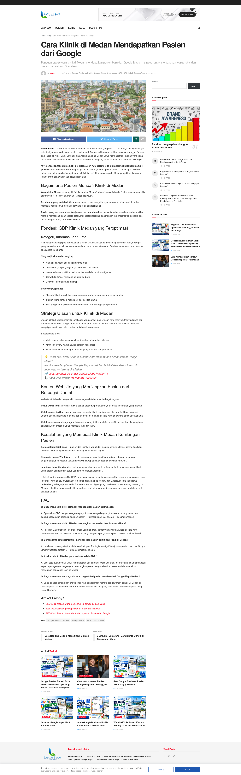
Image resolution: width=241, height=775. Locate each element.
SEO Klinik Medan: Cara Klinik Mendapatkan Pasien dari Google (78, 613)
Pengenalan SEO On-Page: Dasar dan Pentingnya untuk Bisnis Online (176, 160)
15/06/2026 (46, 729)
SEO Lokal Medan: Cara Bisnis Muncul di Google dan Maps (75, 603)
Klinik (71, 27)
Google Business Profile (82, 73)
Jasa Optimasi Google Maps (80, 759)
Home (43, 35)
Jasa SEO (46, 27)
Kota (82, 27)
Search (155, 81)
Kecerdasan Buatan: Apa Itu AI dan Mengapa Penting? (179, 185)
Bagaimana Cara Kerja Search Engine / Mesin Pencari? (179, 173)
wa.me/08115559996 (84, 378)
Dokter (59, 27)
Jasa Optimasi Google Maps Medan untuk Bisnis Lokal (73, 608)
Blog (49, 35)
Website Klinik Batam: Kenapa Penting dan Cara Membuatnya (129, 724)
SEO (120, 73)
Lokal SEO (99, 620)
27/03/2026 (64, 73)
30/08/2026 (82, 688)
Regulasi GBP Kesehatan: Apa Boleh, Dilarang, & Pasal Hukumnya (185, 227)
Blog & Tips (95, 27)
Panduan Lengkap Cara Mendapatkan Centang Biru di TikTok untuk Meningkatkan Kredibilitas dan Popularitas (178, 198)
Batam (118, 676)
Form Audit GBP (75, 756)
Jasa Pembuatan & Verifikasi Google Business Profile (127, 756)
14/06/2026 (82, 729)
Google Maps (100, 73)
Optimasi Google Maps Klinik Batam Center (55, 724)
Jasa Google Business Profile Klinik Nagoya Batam (129, 683)
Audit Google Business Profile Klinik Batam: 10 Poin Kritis (92, 724)
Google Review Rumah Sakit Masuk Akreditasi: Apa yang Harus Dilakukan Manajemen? (56, 684)
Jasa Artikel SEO (130, 759)
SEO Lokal (128, 73)
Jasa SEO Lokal (93, 756)
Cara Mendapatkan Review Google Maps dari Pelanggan (92, 683)
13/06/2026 (119, 729)
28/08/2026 (46, 691)
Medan (114, 73)
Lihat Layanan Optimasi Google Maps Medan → (78, 373)
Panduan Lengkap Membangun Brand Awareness (170, 145)
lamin (52, 73)
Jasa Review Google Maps (108, 759)
